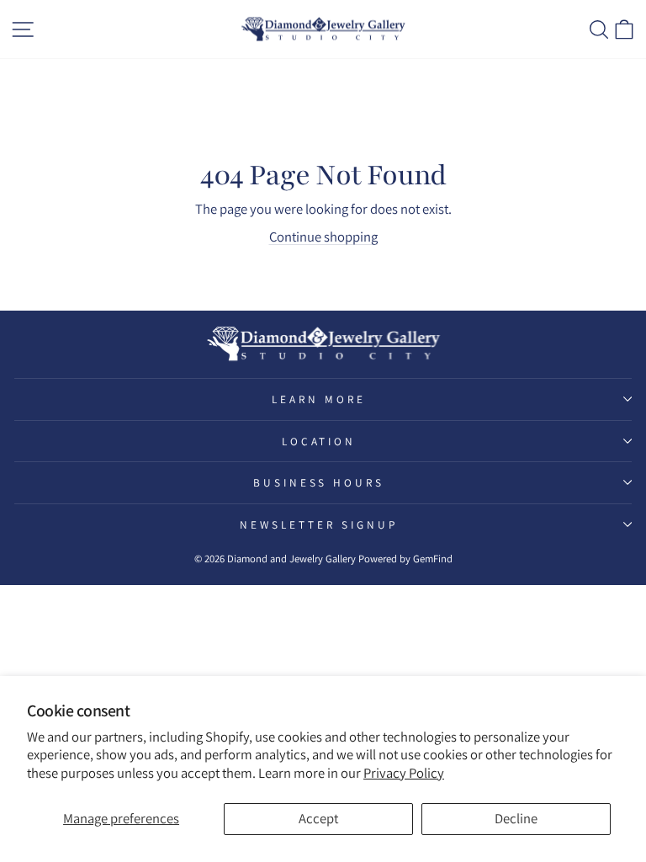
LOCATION (319, 441)
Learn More (319, 399)
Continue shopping (323, 236)
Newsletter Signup (319, 524)
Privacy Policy (403, 773)
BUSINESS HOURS (319, 482)
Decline (516, 818)
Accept (318, 818)
